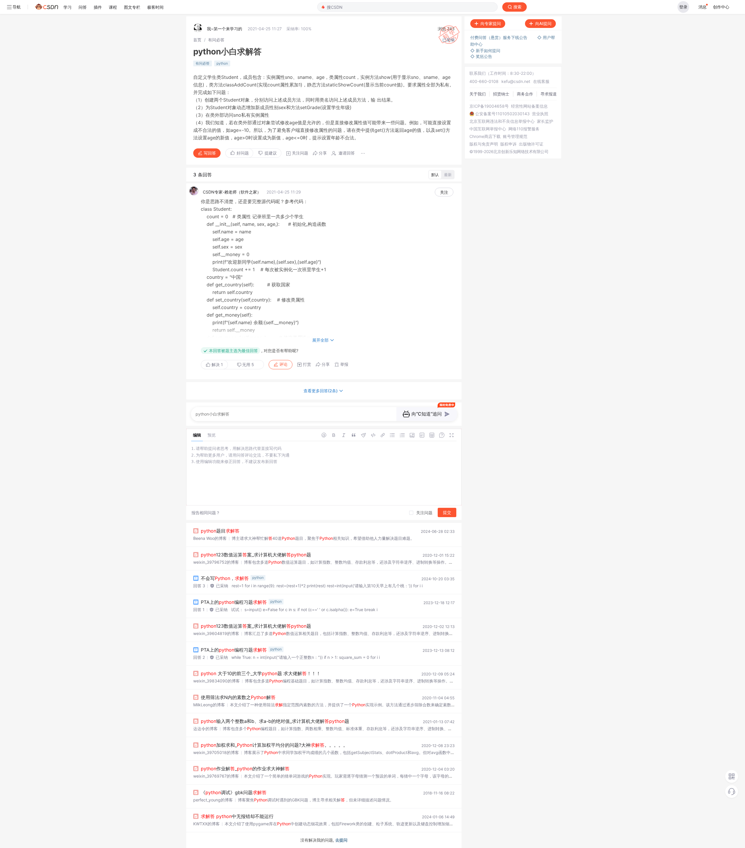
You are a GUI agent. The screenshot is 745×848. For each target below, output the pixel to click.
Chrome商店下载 (485, 136)
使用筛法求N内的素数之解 (238, 697)
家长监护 (545, 121)
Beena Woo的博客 (210, 538)
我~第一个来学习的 (224, 28)
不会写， (225, 578)
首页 (197, 39)
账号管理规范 (515, 136)
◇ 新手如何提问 (485, 50)
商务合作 (525, 93)
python (222, 63)
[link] (197, 39)
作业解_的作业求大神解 (245, 768)
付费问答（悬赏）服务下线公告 (499, 37)
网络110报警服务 (524, 129)
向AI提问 (543, 23)
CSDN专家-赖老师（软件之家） (232, 191)
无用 (248, 364)
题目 (220, 531)
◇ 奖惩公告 (481, 56)
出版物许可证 (531, 144)
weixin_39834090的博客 (216, 680)
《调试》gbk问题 (234, 792)
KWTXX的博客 (206, 823)
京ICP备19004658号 (489, 106)
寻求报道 (548, 93)
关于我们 (477, 93)
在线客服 (541, 81)
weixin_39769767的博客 (216, 776)
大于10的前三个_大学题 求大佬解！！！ (261, 673)
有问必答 (216, 39)
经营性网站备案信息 (529, 106)
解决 (216, 364)
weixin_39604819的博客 (216, 633)
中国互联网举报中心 (487, 129)
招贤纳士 (501, 93)
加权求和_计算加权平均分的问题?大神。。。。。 (274, 745)
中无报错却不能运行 (237, 816)
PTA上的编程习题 (234, 602)
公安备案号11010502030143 (502, 113)
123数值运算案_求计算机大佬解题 (256, 555)
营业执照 (540, 113)
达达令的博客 (205, 728)
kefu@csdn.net (515, 81)
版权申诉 (508, 144)
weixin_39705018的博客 (216, 752)
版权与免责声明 (483, 144)
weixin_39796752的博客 (216, 562)
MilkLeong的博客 (209, 704)
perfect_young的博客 (213, 799)
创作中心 (721, 6)
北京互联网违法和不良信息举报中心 (502, 121)
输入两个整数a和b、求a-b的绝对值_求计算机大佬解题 (275, 721)
